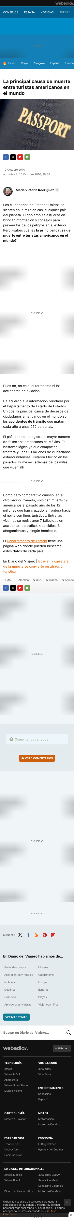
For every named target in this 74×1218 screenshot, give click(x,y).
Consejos (10, 12)
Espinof (43, 1099)
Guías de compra (15, 967)
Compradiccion (13, 1155)
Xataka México (13, 1174)
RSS (36, 934)
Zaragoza (39, 63)
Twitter (13, 157)
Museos (43, 967)
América (23, 579)
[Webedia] (64, 3)
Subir (59, 1048)
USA (38, 579)
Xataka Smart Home (16, 1085)
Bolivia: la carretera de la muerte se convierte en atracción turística (36, 566)
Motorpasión (46, 1118)
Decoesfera (11, 1149)
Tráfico (53, 579)
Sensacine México (49, 1180)
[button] (37, 190)
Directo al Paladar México (19, 1191)
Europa (64, 12)
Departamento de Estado (27, 541)
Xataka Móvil (12, 1074)
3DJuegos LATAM (49, 1174)
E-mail (27, 157)
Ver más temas (16, 1017)
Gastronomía (46, 974)
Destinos (9, 989)
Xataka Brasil (12, 1180)
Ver (39, 758)
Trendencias (11, 1144)
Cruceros (10, 997)
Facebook (6, 157)
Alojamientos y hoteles (18, 974)
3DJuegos (44, 1068)
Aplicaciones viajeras (17, 1004)
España (29, 12)
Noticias (47, 12)
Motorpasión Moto (49, 1124)
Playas (12, 63)
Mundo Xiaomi (13, 1090)
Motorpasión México (51, 1191)
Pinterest (45, 934)
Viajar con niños (48, 1004)
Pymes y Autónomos (51, 1149)
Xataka (8, 1068)
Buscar (68, 1032)
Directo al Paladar (15, 1118)
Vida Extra (44, 1074)
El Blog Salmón (47, 1144)
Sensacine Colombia (50, 1185)
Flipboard (20, 157)
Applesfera (11, 1079)
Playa (24, 63)
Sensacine (44, 1093)
